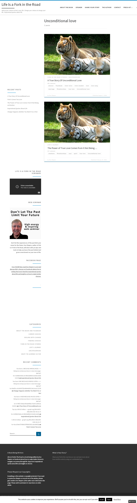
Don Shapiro (52, 95)
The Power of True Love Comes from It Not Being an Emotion (23, 104)
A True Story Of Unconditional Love (65, 80)
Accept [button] (102, 499)
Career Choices (35, 334)
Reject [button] (109, 499)
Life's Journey (35, 347)
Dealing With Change (32, 337)
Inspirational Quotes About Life (17, 108)
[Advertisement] (23, 50)
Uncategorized (35, 351)
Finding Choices (34, 341)
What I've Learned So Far (31, 354)
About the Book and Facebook (28, 331)
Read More (117, 499)
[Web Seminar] (25, 223)
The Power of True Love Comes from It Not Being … (72, 148)
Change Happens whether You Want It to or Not (22, 112)
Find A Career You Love (14, 99)
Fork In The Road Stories (31, 344)
